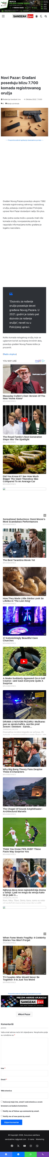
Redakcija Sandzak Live (12, 99)
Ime (3, 1068)
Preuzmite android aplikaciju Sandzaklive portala (24, 994)
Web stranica (6, 1091)
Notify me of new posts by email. (16, 1116)
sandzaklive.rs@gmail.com (15, 1139)
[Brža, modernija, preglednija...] (24, 1001)
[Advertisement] (24, 46)
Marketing (40, 1139)
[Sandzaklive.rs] (22, 16)
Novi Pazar (24, 1014)
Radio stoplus (10, 354)
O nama (31, 1139)
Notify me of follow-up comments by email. (21, 1111)
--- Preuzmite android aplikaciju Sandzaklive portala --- (24, 140)
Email (4, 1079)
